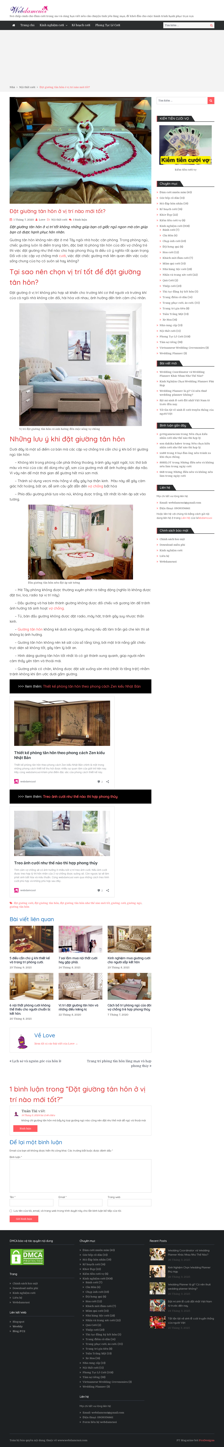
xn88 (163, 453)
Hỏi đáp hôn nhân (171, 203)
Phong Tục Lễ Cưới (107, 25)
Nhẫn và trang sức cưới (177, 274)
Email (62, 1197)
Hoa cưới (168, 252)
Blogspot (18, 1321)
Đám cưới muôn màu (173, 192)
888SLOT (166, 462)
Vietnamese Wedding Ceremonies (182, 347)
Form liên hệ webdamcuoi (100, 1422)
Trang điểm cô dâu (175, 297)
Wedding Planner (171, 353)
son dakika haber (171, 443)
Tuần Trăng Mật (173, 314)
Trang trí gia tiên (174, 308)
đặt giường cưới (23, 903)
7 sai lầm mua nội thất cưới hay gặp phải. (78, 960)
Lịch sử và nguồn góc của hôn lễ (36, 1061)
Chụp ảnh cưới (171, 241)
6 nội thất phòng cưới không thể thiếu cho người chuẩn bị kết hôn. (30, 1009)
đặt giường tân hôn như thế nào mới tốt (85, 903)
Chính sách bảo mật (172, 539)
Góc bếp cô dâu (169, 197)
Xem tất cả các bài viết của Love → (56, 1043)
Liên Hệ (185, 518)
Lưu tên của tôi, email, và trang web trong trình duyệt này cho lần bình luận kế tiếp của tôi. (68, 1210)
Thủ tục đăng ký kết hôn (178, 291)
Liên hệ (164, 556)
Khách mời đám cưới (176, 258)
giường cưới (118, 903)
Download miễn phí (172, 544)
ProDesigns (206, 1440)
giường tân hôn (19, 906)
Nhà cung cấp (168, 325)
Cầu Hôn (168, 235)
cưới (62, 256)
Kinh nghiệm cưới (52, 25)
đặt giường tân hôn (46, 903)
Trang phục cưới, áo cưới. (178, 302)
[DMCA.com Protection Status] (27, 1264)
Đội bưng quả (171, 246)
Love (42, 219)
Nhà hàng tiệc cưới (174, 269)
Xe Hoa (167, 319)
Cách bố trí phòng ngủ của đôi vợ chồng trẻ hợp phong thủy (129, 1007)
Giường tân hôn (30, 629)
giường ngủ (134, 903)
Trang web (114, 1197)
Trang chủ (27, 25)
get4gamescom (170, 434)
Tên (12, 1197)
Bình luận (25, 1128)
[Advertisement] (112, 59)
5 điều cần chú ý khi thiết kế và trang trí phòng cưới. (30, 960)
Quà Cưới (168, 280)
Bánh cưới (169, 229)
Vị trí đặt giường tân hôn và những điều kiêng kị (78, 1007)
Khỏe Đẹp (166, 214)
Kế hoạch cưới (81, 25)
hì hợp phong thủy (103, 796)
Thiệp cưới (169, 286)
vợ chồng (96, 486)
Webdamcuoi (168, 561)
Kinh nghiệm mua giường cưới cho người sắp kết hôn (129, 960)
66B (162, 472)
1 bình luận (80, 219)
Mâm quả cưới (171, 263)
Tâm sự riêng (168, 342)
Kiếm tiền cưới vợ (170, 220)
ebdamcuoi (205, 518)
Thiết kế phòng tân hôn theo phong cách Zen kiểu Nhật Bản (92, 686)
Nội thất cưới (59, 219)
